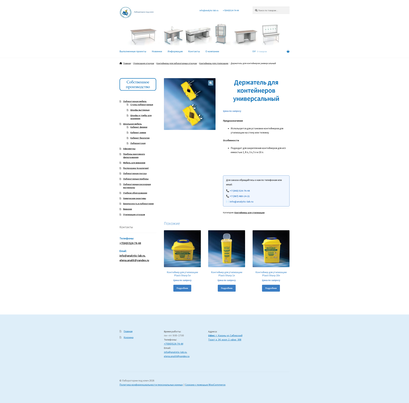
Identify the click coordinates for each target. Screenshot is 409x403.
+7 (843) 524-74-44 (240, 190)
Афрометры (129, 148)
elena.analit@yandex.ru (176, 356)
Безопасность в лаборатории (138, 203)
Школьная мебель (132, 123)
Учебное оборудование (135, 192)
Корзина (128, 337)
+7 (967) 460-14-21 (240, 196)
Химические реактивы (134, 198)
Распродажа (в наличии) (136, 168)
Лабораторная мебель (135, 101)
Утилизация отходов (143, 63)
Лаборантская (138, 143)
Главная (127, 63)
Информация (175, 51)
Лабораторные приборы (136, 178)
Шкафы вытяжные (140, 109)
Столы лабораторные (141, 104)
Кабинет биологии (140, 137)
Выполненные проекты (133, 51)
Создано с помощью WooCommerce (205, 384)
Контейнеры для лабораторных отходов (176, 63)
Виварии (127, 209)
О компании (212, 51)
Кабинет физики (138, 127)
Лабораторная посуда (135, 173)
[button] (210, 82)
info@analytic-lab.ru (209, 10)
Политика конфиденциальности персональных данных (151, 384)
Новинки (157, 51)
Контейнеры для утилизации (213, 63)
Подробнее (182, 288)
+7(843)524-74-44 (231, 10)
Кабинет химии (138, 132)
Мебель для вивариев (134, 162)
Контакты (194, 51)
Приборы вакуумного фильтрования (134, 156)
